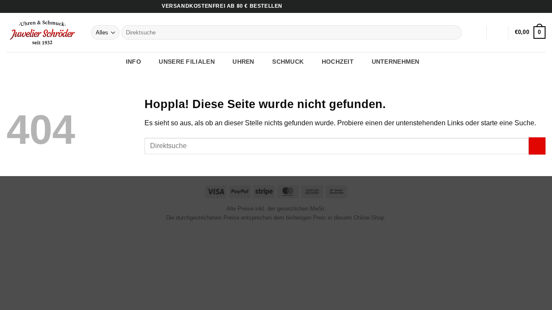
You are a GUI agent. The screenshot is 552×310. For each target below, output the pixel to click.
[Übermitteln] (454, 32)
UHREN (243, 61)
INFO (133, 61)
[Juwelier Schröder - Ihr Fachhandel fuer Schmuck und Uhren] (42, 32)
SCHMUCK (288, 61)
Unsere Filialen (186, 61)
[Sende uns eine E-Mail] (541, 6)
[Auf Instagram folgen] (533, 6)
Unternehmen (396, 61)
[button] (497, 32)
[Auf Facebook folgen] (524, 6)
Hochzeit (338, 61)
